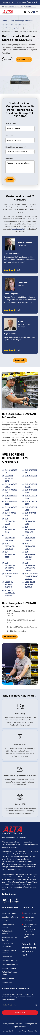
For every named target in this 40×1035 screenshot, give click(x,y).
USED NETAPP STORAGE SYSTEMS (30, 584)
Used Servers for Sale (10, 917)
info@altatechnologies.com (31, 919)
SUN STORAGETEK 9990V (10, 521)
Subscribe (19, 1012)
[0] (32, 12)
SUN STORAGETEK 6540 (30, 521)
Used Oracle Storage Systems (13, 24)
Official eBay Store (9, 913)
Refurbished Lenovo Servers (9, 939)
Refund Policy (33, 1031)
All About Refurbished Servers (10, 593)
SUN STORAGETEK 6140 (10, 529)
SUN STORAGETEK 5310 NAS (30, 538)
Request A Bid (20, 360)
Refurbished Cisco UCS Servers (9, 945)
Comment (9, 158)
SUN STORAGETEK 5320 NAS (10, 538)
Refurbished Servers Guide (9, 973)
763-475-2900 (30, 913)
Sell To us (7, 60)
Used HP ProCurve (9, 968)
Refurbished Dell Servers (8, 932)
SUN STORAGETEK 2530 (10, 554)
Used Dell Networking (10, 964)
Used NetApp (7, 957)
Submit (10, 179)
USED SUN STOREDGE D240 (9, 478)
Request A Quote (24, 60)
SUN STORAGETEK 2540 (30, 546)
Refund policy (7, 982)
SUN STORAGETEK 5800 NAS (30, 529)
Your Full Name (11, 124)
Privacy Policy (21, 1031)
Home (4, 21)
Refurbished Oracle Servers (9, 952)
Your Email (9, 135)
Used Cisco (6, 921)
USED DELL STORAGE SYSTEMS (9, 584)
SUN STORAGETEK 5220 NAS (10, 546)
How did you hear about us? (16, 147)
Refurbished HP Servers (8, 926)
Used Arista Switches (10, 960)
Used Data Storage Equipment (21, 21)
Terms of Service (8, 978)
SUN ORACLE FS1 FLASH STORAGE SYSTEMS (31, 576)
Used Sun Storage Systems (12, 28)
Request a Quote (10, 636)
